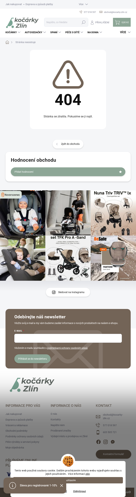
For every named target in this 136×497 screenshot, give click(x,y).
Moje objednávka (14, 447)
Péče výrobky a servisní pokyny (22, 442)
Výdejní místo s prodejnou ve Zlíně (69, 436)
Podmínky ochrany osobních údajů (24, 436)
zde (88, 473)
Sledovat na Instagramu (71, 292)
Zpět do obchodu (70, 143)
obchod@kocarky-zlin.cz (113, 416)
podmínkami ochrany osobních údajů (67, 348)
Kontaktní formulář (113, 454)
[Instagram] (105, 441)
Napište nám (58, 425)
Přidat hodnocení (24, 171)
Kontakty (56, 419)
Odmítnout (79, 491)
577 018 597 (110, 425)
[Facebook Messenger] (112, 441)
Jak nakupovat (13, 4)
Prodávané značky (61, 430)
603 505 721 (110, 432)
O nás (54, 413)
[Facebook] (98, 441)
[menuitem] (13, 32)
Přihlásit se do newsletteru (32, 358)
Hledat (83, 22)
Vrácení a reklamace (16, 425)
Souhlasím (70, 480)
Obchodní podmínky (16, 430)
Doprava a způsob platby (39, 4)
